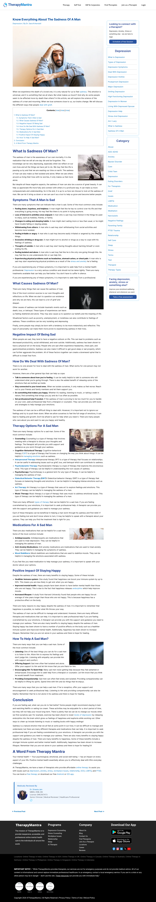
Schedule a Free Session (123, 42)
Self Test (77, 5)
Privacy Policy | (65, 898)
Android (60, 774)
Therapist (112, 265)
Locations (83, 845)
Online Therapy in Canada (91, 857)
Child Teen (112, 171)
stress (50, 771)
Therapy (66, 5)
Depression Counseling (57, 830)
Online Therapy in (34, 860)
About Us (82, 830)
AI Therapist (52, 845)
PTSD (98, 771)
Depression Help (115, 111)
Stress (110, 250)
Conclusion (19, 140)
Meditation (112, 211)
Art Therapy (20, 487)
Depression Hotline (116, 77)
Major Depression (115, 87)
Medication (113, 206)
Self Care (112, 240)
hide (57, 110)
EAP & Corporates (93, 5)
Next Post (99, 811)
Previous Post (18, 811)
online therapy (82, 767)
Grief (110, 191)
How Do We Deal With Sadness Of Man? (33, 126)
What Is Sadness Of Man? (24, 115)
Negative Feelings (115, 220)
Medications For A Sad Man (28, 132)
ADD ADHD (113, 152)
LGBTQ (88, 771)
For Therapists (114, 186)
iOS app (70, 774)
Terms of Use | (78, 898)
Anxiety (111, 157)
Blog (81, 833)
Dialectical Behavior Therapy (28, 478)
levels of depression (83, 715)
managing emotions (31, 456)
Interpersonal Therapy (25, 459)
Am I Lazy (112, 121)
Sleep (110, 245)
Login (143, 5)
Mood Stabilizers (22, 553)
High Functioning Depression (120, 96)
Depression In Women (117, 101)
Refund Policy (89, 898)
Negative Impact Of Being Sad (29, 123)
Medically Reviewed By (27, 786)
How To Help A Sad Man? (27, 138)
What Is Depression (116, 57)
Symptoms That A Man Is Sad (28, 118)
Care (110, 166)
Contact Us (83, 836)
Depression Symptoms (118, 67)
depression (34, 771)
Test (110, 260)
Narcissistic (113, 216)
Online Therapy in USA (52, 857)
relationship (75, 771)
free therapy (31, 774)
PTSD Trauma (114, 230)
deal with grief (46, 105)
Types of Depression (117, 62)
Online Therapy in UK (70, 857)
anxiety (43, 771)
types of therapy (42, 502)
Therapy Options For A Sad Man (30, 129)
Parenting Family (115, 225)
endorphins (77, 588)
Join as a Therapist (129, 5)
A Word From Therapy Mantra (26, 143)
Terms (110, 255)
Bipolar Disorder (115, 161)
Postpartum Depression (118, 82)
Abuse (110, 147)
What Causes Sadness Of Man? (29, 121)
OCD (82, 771)
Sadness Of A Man (116, 131)
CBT (24, 453)
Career (81, 847)
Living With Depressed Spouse (121, 106)
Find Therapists (110, 5)
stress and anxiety (78, 261)
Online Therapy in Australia (114, 857)
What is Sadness (115, 126)
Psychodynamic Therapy (26, 466)
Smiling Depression (116, 91)
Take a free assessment (123, 297)
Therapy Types (114, 270)
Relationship (113, 235)
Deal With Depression (117, 72)
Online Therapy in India (32, 857)
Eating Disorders (115, 181)
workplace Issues (61, 771)
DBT (44, 478)
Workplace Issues (55, 836)
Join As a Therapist (86, 842)
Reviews (82, 850)
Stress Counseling (55, 833)
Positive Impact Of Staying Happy (30, 135)
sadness (83, 92)
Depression (17, 23)
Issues (110, 196)
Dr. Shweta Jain (36, 789)
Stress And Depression (118, 116)
